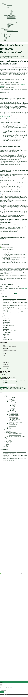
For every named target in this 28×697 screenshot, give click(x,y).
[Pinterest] (4, 372)
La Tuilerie (5, 335)
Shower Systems (10, 25)
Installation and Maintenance (10, 21)
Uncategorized (6, 339)
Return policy (6, 364)
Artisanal (11, 8)
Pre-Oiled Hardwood (11, 17)
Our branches (6, 362)
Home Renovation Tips (13, 57)
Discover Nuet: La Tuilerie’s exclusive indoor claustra (15, 302)
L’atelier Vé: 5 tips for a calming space (11, 311)
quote (12, 286)
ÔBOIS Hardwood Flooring (9, 15)
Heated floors (6, 348)
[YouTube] (9, 372)
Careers (5, 38)
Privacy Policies (16, 391)
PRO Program (3, 40)
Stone (11, 14)
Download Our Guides (8, 30)
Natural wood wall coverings (9, 346)
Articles (2, 28)
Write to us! (5, 361)
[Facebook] (1, 372)
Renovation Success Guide (12, 32)
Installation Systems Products (12, 22)
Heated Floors (9, 23)
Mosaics (11, 11)
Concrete (11, 9)
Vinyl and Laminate (13, 417)
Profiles (8, 26)
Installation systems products (9, 350)
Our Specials (9, 6)
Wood (11, 13)
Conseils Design (3, 57)
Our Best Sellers (10, 6)
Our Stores (6, 35)
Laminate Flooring (13, 20)
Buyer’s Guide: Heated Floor (12, 31)
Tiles (5, 4)
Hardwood (5, 327)
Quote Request (7, 36)
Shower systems (6, 351)
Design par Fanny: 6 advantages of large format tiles (14, 308)
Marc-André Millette (6, 56)
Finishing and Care (10, 24)
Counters (5, 323)
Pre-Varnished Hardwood (11, 16)
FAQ (5, 39)
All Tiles (8, 7)
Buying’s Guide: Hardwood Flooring (14, 32)
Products (2, 3)
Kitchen (4, 334)
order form (24, 288)
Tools (8, 27)
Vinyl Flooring (12, 19)
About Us (5, 318)
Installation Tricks (7, 332)
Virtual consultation (8, 34)
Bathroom (22, 56)
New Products (9, 5)
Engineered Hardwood (11, 18)
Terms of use (9, 391)
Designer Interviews (7, 325)
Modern (11, 12)
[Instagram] (6, 372)
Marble (11, 10)
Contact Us (3, 33)
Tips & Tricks (6, 366)
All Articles (6, 29)
